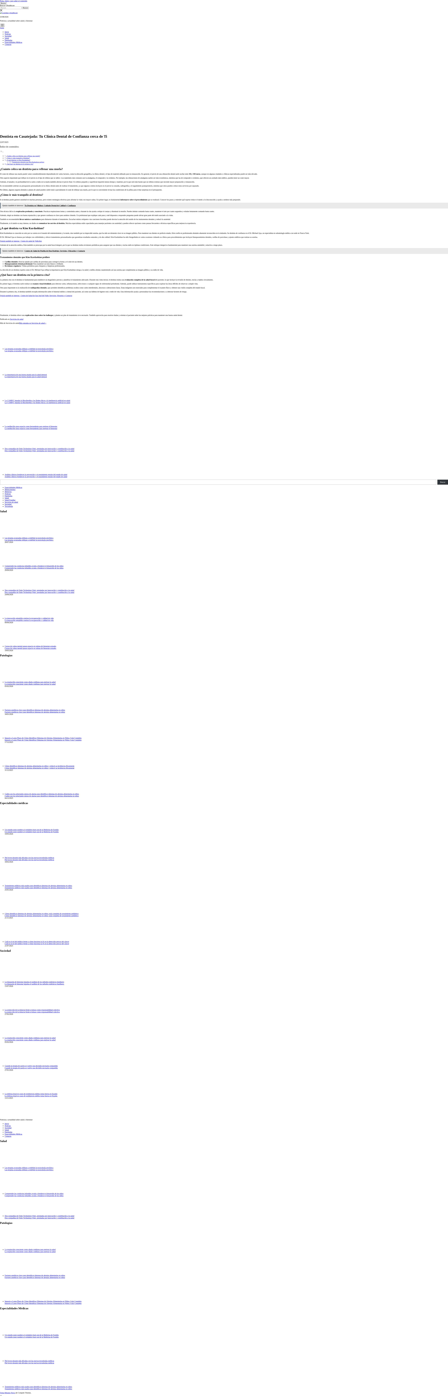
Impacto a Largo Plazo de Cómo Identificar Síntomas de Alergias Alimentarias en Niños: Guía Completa (43, 738)
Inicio (7, 32)
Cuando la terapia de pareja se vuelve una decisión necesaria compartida (31, 1066)
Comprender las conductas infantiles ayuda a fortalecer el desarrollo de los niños (34, 566)
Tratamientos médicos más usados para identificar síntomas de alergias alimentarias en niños (38, 886)
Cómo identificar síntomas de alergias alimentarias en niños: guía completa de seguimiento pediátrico (42, 914)
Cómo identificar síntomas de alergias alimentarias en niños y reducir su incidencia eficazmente (39, 766)
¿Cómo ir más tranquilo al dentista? (18, 158)
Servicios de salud (16, 319)
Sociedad (8, 36)
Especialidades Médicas (13, 42)
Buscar (442, 482)
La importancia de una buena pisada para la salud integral (26, 375)
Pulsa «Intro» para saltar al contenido (13, 1)
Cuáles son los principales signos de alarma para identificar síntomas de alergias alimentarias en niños (42, 794)
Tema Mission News (7, 1393)
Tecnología (9, 506)
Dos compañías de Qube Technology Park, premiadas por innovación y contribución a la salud (39, 449)
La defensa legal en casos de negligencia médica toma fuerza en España (31, 1094)
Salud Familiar (10, 500)
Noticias (8, 34)
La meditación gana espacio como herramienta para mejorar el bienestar (31, 426)
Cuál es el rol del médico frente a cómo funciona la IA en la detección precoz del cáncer (37, 942)
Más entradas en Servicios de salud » (32, 323)
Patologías (8, 40)
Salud (7, 38)
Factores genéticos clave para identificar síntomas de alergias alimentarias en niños (35, 710)
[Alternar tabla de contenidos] (2, 152)
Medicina (8, 492)
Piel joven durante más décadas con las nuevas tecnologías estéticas (29, 858)
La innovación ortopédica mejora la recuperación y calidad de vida (29, 618)
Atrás (2, 28)
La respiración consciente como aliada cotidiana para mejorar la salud (30, 682)
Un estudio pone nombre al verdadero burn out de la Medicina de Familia (32, 830)
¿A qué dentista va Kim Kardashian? (18, 160)
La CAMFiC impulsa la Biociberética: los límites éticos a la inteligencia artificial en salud (37, 401)
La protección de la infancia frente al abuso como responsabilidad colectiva (32, 1010)
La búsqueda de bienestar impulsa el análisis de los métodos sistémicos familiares (34, 982)
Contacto (8, 44)
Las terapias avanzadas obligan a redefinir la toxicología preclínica (29, 349)
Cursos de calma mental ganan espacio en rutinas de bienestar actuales (30, 646)
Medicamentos (10, 490)
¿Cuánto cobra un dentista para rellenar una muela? (23, 156)
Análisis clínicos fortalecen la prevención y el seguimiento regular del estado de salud (36, 475)
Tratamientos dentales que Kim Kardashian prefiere (28, 162)
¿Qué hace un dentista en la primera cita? (19, 164)
